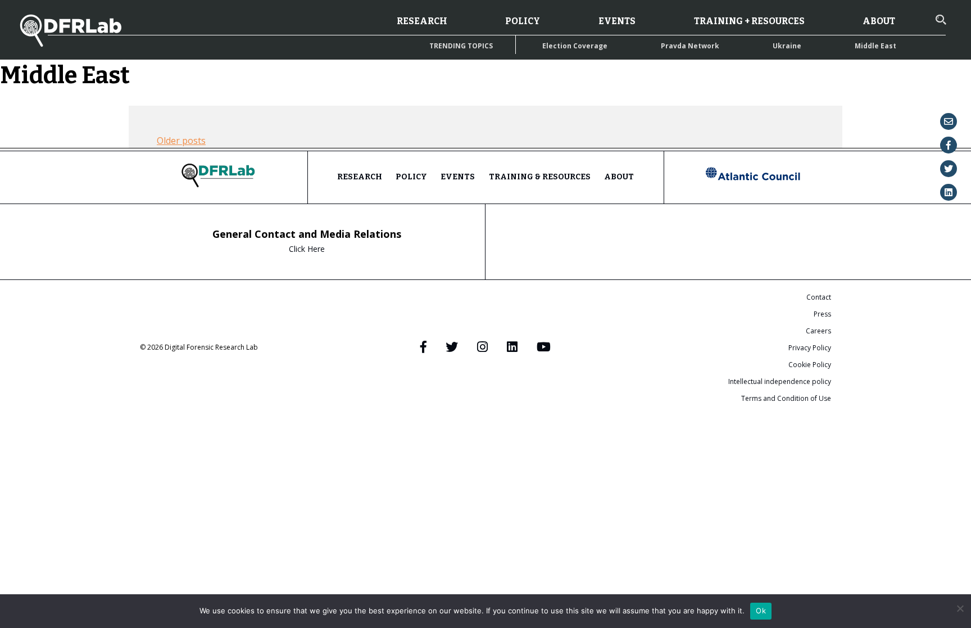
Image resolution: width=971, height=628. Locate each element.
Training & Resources (540, 177)
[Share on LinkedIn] (948, 192)
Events (617, 21)
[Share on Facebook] (948, 145)
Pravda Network (690, 46)
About (879, 21)
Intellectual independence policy (779, 381)
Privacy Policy (809, 348)
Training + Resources (749, 21)
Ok (761, 610)
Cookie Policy (809, 364)
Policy (522, 21)
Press (822, 314)
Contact (818, 297)
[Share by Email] (948, 121)
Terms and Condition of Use (786, 398)
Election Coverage (574, 46)
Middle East (875, 46)
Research (422, 21)
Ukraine (787, 46)
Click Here (307, 248)
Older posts (181, 140)
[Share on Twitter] (948, 168)
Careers (818, 331)
